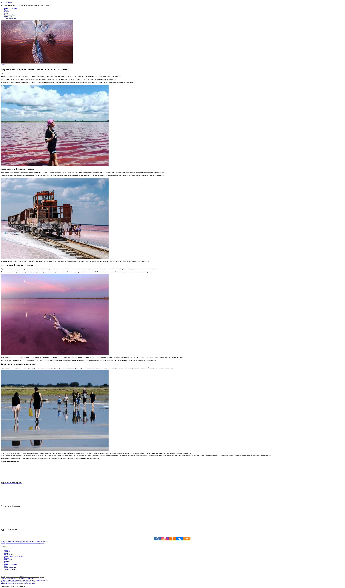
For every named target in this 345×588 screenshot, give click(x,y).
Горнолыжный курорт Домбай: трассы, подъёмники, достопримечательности (24, 541)
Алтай (6, 13)
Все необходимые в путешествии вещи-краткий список (18, 583)
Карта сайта (8, 16)
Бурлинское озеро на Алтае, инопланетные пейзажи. (17, 578)
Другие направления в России (13, 556)
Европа (6, 558)
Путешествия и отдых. (8, 2)
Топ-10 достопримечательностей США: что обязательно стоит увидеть (22, 543)
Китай (6, 563)
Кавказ (6, 11)
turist (2, 73)
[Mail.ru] (157, 538)
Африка (6, 553)
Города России (8, 554)
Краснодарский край (10, 8)
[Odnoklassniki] (172, 538)
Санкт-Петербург (9, 15)
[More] (187, 538)
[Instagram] (165, 538)
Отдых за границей (10, 18)
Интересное (8, 559)
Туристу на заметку (10, 569)
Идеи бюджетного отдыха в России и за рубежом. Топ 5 (18, 582)
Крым (6, 10)
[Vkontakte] (179, 538)
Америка (7, 551)
